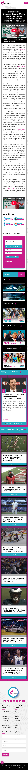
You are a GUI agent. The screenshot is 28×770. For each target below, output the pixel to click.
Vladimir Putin (5, 718)
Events (6, 41)
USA (15, 711)
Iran (16, 723)
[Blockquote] (17, 246)
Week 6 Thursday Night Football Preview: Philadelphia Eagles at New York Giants (14, 610)
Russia (16, 718)
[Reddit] (23, 701)
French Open (22, 49)
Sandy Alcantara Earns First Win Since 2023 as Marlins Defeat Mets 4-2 (13, 519)
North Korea (18, 720)
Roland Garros (21, 66)
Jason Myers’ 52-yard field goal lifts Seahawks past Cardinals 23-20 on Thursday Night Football (13, 458)
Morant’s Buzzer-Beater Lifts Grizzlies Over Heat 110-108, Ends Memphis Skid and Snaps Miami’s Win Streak (13, 671)
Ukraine (17, 716)
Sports (10, 41)
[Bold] (6, 246)
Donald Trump (5, 711)
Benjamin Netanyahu (7, 727)
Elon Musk (4, 714)
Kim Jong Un (5, 723)
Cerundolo (22, 83)
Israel (16, 725)
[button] (4, 391)
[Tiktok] (17, 701)
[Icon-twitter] (8, 701)
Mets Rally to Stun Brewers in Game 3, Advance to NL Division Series (13, 579)
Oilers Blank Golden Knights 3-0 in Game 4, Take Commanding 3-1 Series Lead (13, 549)
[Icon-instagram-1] (11, 701)
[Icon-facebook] (5, 701)
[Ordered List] (14, 246)
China (16, 727)
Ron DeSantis (5, 720)
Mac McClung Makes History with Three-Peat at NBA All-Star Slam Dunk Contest (13, 640)
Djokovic (19, 110)
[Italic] (8, 246)
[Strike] (12, 246)
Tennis (13, 41)
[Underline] (10, 246)
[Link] (19, 246)
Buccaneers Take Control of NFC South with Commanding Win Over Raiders (14, 489)
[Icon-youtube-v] (20, 701)
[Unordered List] (15, 246)
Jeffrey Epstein (5, 725)
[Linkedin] (14, 701)
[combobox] (10, 274)
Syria (16, 714)
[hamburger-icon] (26, 3)
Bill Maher (4, 716)
